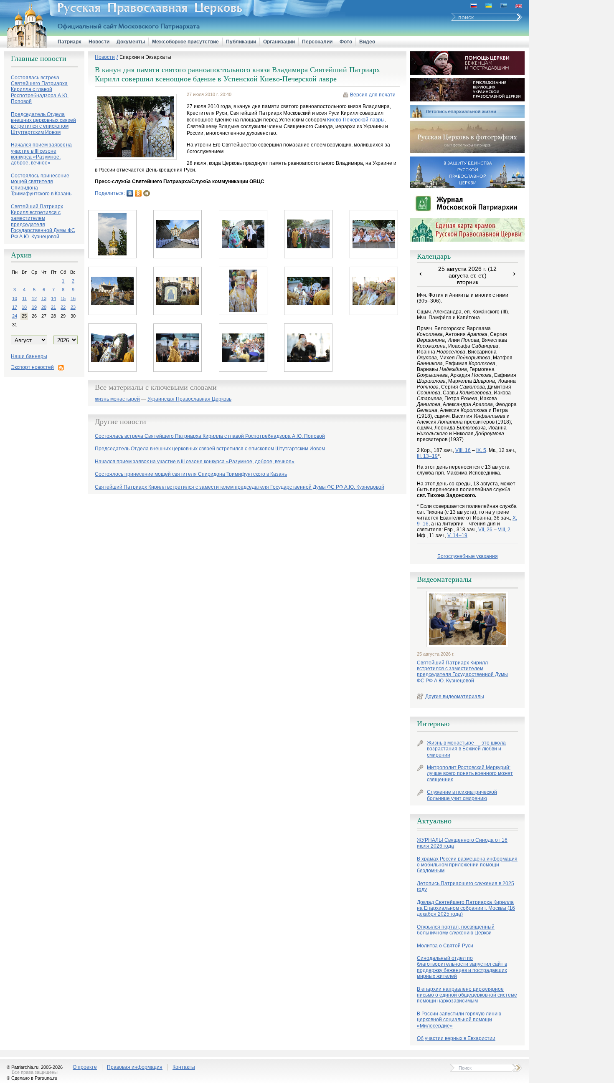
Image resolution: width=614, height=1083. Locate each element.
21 (53, 307)
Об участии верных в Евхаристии (456, 1038)
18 (24, 307)
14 (53, 298)
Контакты (184, 1067)
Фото (346, 42)
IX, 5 (481, 450)
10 (14, 298)
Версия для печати (373, 95)
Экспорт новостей (32, 367)
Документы (131, 42)
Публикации (241, 42)
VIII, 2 (504, 530)
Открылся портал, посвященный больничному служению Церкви (456, 930)
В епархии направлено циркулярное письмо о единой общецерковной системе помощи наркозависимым (467, 995)
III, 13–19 (427, 456)
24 (14, 315)
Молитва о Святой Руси (445, 946)
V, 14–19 (457, 535)
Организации (279, 42)
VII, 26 (485, 530)
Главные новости (38, 58)
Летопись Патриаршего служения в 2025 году (465, 886)
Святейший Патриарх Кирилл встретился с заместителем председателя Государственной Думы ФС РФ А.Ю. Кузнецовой (462, 672)
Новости (99, 42)
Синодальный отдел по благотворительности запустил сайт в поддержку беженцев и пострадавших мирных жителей (462, 967)
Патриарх (69, 42)
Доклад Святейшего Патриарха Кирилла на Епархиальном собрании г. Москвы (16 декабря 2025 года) (466, 908)
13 (43, 298)
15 (63, 298)
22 (63, 307)
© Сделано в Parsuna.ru (32, 1077)
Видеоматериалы (444, 579)
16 (73, 298)
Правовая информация (134, 1067)
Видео (367, 42)
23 (73, 307)
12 (34, 298)
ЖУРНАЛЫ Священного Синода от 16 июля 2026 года (462, 843)
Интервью (433, 723)
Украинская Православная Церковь (189, 399)
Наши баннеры (29, 356)
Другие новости (120, 421)
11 (24, 298)
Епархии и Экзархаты (145, 57)
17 (14, 307)
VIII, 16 (463, 450)
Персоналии (317, 42)
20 (43, 307)
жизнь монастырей (117, 399)
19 (34, 307)
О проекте (85, 1067)
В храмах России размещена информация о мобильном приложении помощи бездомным (467, 865)
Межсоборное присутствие (185, 42)
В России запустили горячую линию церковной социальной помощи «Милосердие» (459, 1020)
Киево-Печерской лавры (356, 120)
